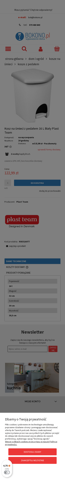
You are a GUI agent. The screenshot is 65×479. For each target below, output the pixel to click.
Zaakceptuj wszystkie (32, 460)
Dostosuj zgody (32, 451)
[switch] (7, 472)
